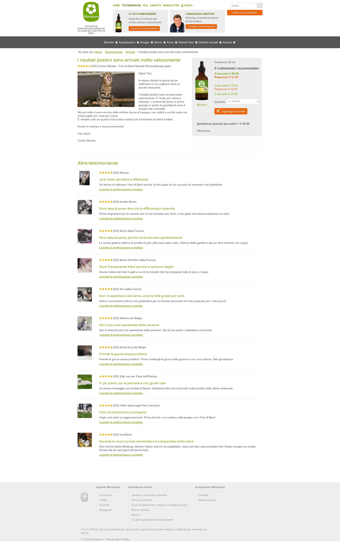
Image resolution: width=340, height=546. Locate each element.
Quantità (219, 101)
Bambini (109, 42)
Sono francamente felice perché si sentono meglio (136, 267)
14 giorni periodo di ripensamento (152, 519)
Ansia (170, 42)
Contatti (155, 5)
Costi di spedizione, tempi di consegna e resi (159, 504)
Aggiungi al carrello (234, 111)
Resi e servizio (140, 509)
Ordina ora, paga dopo (245, 12)
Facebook (105, 495)
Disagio (145, 42)
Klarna (135, 514)
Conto (187, 5)
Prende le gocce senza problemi (123, 354)
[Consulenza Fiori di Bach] (84, 497)
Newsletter (171, 5)
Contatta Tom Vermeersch (201, 26)
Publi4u (125, 539)
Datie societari (207, 500)
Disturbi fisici (186, 42)
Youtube (104, 504)
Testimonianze (131, 5)
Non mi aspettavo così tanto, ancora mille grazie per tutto (142, 296)
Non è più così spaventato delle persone (129, 325)
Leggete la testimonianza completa (121, 189)
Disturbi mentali (209, 42)
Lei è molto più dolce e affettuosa (123, 179)
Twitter (103, 500)
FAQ (145, 5)
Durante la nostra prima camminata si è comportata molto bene (146, 441)
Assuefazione (127, 42)
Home (116, 5)
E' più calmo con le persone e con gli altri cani (132, 383)
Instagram (105, 509)
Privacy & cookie (141, 500)
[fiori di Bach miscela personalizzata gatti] (202, 83)
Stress (158, 42)
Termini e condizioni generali (149, 495)
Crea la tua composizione (144, 28)
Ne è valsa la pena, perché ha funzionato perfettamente (140, 238)
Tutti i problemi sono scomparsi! (122, 412)
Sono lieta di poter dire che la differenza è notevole (137, 209)
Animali (227, 42)
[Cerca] (259, 5)
